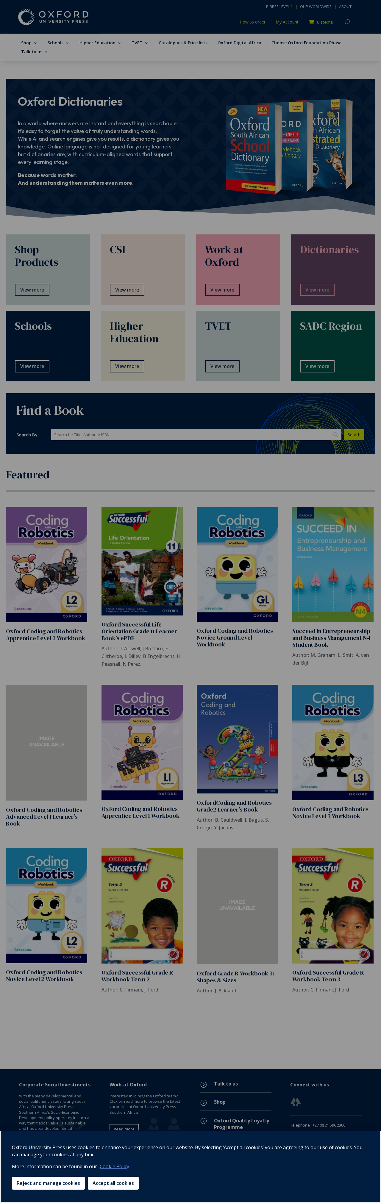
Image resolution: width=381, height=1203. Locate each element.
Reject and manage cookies (48, 1183)
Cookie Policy (114, 1166)
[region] (190, 1166)
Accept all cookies (113, 1183)
